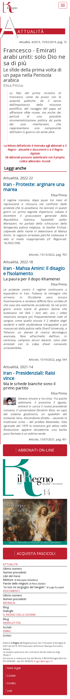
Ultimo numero (12, 568)
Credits (11, 683)
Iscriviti (7, 627)
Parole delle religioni (24, 583)
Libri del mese (11, 576)
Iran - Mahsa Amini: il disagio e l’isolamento (34, 270)
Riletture (20, 580)
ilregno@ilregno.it (43, 661)
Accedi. (46, 161)
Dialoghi (8, 611)
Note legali (14, 668)
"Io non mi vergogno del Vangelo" (33, 587)
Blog (6, 607)
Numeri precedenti (14, 572)
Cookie (11, 675)
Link (9, 691)
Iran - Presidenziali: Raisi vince (29, 375)
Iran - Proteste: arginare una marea (34, 186)
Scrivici (7, 635)
